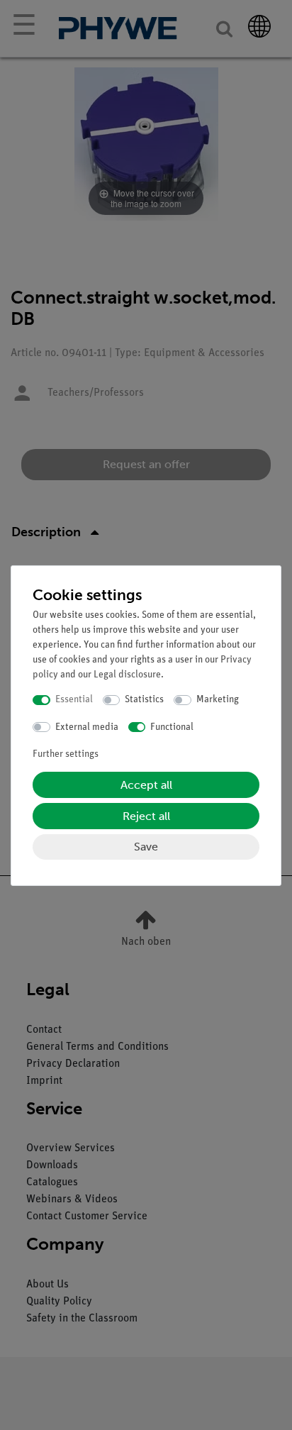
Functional (171, 727)
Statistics (144, 699)
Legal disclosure (127, 675)
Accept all (146, 785)
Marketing (217, 699)
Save (146, 846)
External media (86, 727)
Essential (74, 699)
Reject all (146, 816)
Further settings (66, 754)
